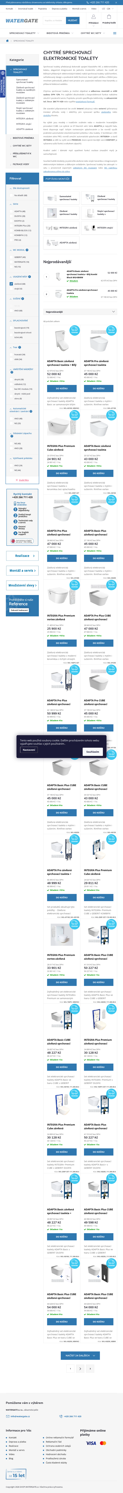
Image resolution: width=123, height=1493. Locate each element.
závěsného (106, 112)
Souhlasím (92, 751)
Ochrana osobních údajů (58, 1446)
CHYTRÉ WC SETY (22, 145)
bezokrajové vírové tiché (22, 335)
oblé (17, 359)
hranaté (19, 354)
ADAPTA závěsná (24, 129)
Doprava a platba (59, 8)
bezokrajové (21, 327)
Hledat (72, 20)
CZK (108, 8)
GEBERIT (19, 257)
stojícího (47, 115)
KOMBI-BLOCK (22, 230)
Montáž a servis (79, 8)
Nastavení (29, 749)
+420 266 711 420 (99, 2)
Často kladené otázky (56, 1462)
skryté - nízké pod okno (22, 396)
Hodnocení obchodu (56, 1454)
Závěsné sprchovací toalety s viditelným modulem (25, 100)
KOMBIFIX (20, 235)
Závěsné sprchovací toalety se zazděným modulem (25, 90)
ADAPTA (19, 211)
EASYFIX (19, 220)
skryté (18, 379)
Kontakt (9, 8)
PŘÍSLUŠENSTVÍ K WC (22, 155)
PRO (17, 240)
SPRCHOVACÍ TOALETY (20, 71)
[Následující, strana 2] (80, 1369)
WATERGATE (21, 262)
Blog (11, 1458)
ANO (18, 310)
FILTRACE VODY (21, 164)
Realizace (13, 1446)
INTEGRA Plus (22, 225)
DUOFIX (19, 216)
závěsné (19, 284)
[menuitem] (24, 33)
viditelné (19, 384)
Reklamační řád (54, 1442)
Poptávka (42, 8)
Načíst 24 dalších (78, 1355)
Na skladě (20, 195)
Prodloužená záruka (56, 1458)
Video (93, 8)
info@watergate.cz (20, 1416)
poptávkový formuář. (85, 101)
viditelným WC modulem (85, 167)
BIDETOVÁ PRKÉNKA (23, 138)
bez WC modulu (23, 389)
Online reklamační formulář (60, 1437)
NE (17, 266)
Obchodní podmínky (56, 1450)
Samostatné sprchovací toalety (24, 81)
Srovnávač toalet (25, 8)
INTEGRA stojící (23, 124)
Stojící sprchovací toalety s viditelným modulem (25, 111)
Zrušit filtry (24, 480)
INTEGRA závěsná (24, 118)
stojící (18, 288)
